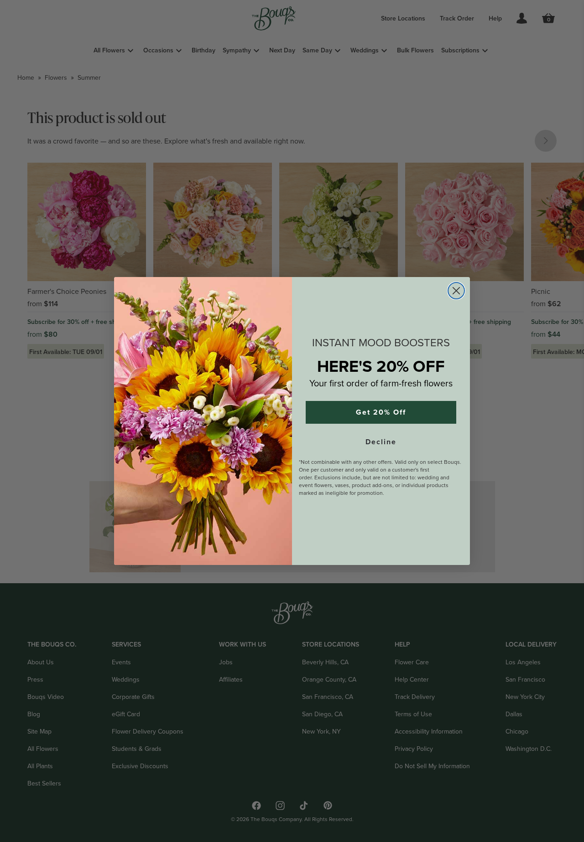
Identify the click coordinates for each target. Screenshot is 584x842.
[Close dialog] (456, 290)
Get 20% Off (381, 412)
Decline (380, 442)
